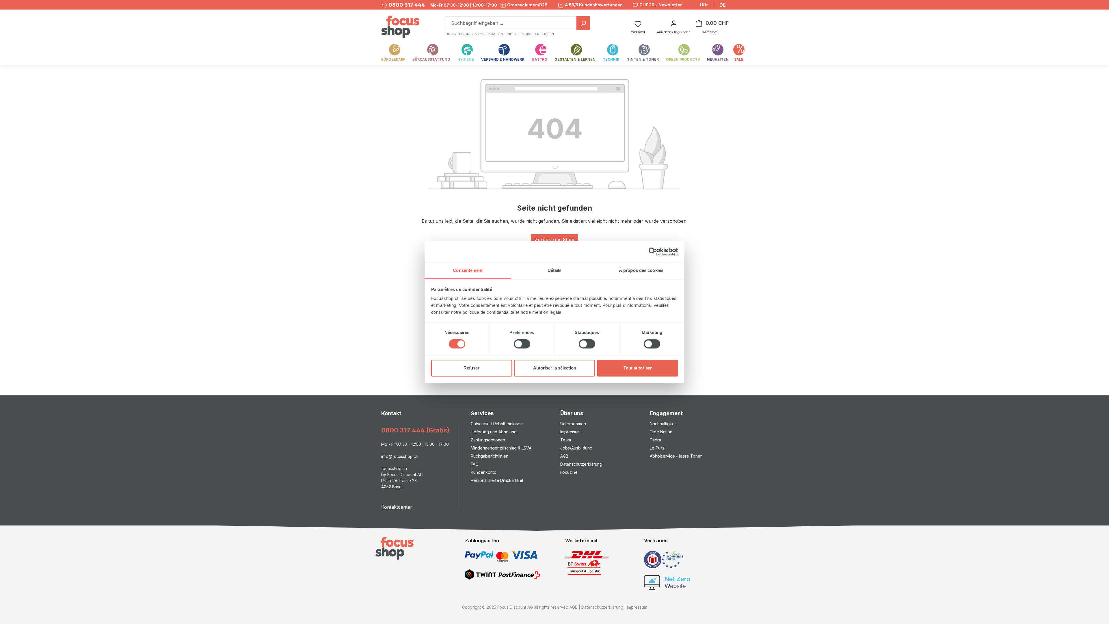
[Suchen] (583, 23)
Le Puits (657, 447)
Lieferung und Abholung (494, 431)
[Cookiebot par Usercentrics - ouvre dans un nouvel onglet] (653, 251)
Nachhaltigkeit (663, 423)
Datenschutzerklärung (581, 464)
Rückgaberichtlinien (489, 456)
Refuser (471, 367)
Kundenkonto (483, 472)
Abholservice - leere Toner (676, 456)
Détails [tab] (555, 270)
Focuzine (569, 472)
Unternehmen (573, 423)
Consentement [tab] (468, 270)
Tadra (655, 439)
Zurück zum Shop (554, 239)
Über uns (571, 413)
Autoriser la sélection (554, 367)
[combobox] (511, 23)
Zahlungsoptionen (488, 439)
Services (482, 413)
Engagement (666, 413)
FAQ (475, 464)
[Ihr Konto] (674, 23)
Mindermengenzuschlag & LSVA (501, 447)
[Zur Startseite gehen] (400, 24)
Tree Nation (661, 431)
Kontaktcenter (396, 507)
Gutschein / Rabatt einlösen (497, 423)
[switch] (522, 344)
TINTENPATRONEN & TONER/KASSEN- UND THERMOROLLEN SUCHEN (499, 34)
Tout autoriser (638, 367)
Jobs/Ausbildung (576, 447)
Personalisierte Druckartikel (497, 480)
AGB (564, 456)
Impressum (570, 431)
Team (565, 439)
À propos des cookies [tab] (641, 270)
